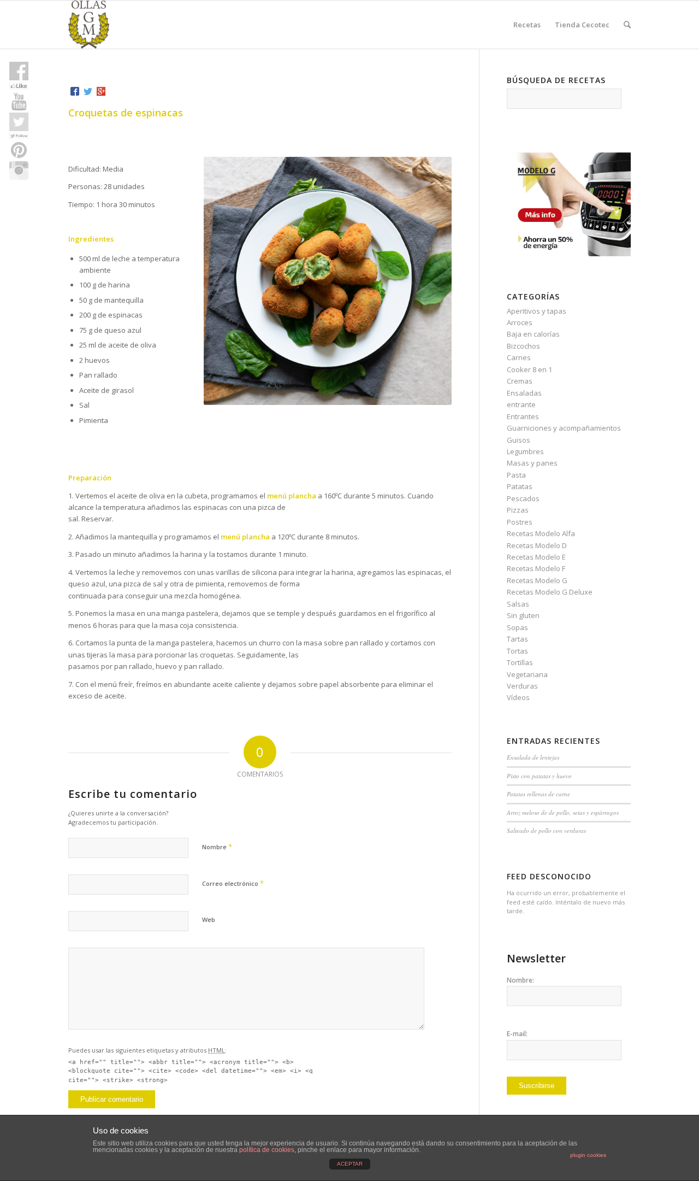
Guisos (518, 440)
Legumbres (525, 451)
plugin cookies (588, 1155)
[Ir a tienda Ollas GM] (569, 253)
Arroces (519, 322)
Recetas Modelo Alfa (541, 533)
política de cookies (266, 1150)
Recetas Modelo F (536, 568)
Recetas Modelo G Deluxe (550, 592)
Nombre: (520, 980)
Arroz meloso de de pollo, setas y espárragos (563, 812)
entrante (521, 404)
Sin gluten (523, 615)
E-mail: (517, 1033)
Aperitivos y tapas (536, 311)
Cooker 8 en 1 (529, 369)
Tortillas (520, 662)
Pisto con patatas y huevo (539, 776)
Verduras (522, 686)
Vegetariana (527, 674)
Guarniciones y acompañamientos (564, 428)
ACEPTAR (350, 1164)
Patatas (519, 486)
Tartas (517, 639)
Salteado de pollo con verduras (546, 830)
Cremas (519, 381)
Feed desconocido (549, 876)
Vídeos (518, 697)
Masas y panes (532, 463)
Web (208, 919)
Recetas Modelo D (537, 545)
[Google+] (101, 91)
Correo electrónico (233, 883)
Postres (519, 522)
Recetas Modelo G (537, 580)
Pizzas (518, 510)
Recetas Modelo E (536, 557)
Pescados (523, 498)
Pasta (516, 475)
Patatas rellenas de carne (538, 794)
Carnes (519, 357)
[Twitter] (87, 91)
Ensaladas (524, 393)
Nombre (217, 846)
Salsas (518, 604)
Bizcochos (523, 346)
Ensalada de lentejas (533, 757)
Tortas (517, 651)
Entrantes (523, 416)
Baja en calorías (533, 334)
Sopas (517, 627)
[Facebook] (74, 91)
